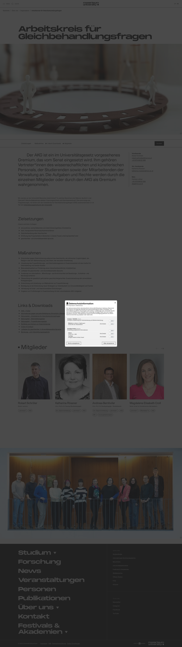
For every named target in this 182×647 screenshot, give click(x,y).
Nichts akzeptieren (74, 343)
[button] (110, 321)
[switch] (112, 320)
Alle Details (103, 323)
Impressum (72, 305)
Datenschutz (79, 305)
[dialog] (91, 323)
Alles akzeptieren (109, 343)
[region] (91, 328)
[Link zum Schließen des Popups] (115, 303)
